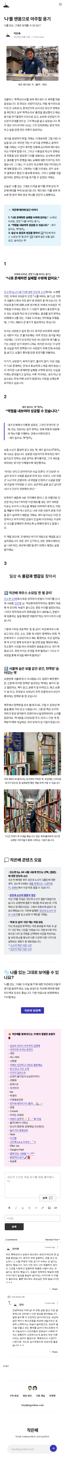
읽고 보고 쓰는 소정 (19, 1068)
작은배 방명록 (32, 1010)
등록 (45, 1197)
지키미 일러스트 (18, 1072)
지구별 (13, 1138)
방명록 (52, 1395)
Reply (55, 1289)
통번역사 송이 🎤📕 (20, 1157)
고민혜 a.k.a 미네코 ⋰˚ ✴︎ (23, 1142)
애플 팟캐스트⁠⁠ (36, 883)
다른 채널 (40, 1395)
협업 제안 (27, 1395)
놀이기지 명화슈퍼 (19, 1130)
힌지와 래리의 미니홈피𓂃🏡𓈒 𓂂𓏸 (26, 1103)
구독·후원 (14, 1395)
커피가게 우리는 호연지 (21, 1049)
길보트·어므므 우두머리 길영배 (25, 1045)
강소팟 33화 (10, 598)
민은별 (18, 603)
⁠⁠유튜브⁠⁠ (15, 887)
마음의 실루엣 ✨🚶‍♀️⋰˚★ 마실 (25, 1118)
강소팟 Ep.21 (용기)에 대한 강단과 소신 (24, 292)
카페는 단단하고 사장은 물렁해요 (26, 1065)
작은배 (17, 33)
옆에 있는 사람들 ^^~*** (22, 1153)
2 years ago (50, 1247)
